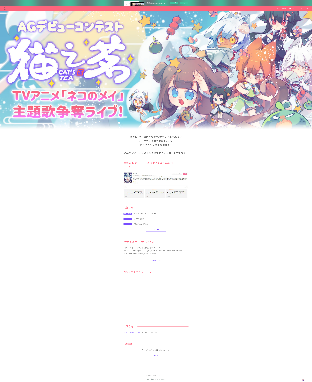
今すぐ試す (174, 3)
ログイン (184, 3)
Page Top (156, 369)
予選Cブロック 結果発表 (141, 224)
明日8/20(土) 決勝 (139, 219)
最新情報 (284, 8)
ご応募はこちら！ (156, 260)
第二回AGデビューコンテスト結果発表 (145, 214)
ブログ (307, 8)
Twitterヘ (156, 355)
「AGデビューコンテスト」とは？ (295, 8)
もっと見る (156, 229)
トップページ (277, 8)
